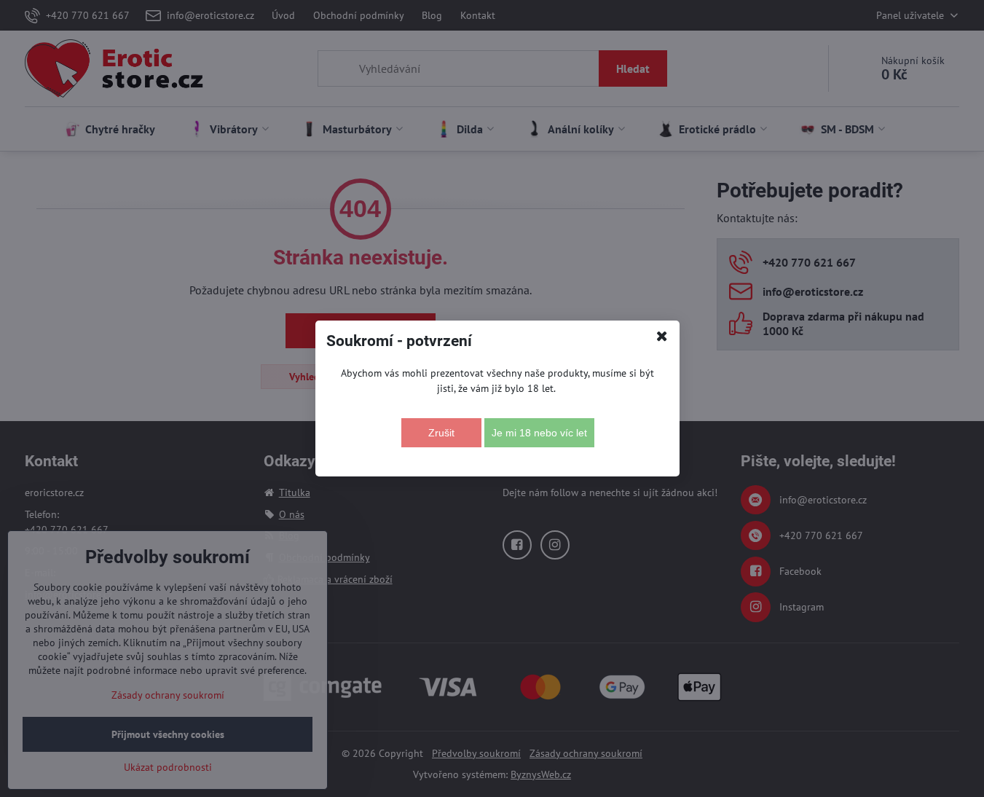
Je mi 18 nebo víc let (539, 433)
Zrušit (441, 433)
